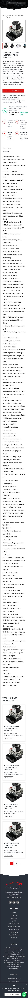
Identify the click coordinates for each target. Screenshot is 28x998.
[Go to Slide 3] (18, 46)
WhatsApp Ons (24, 114)
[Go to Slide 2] (12, 46)
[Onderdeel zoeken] (9, 3)
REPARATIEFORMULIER (13, 91)
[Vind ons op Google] (10, 902)
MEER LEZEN (8, 738)
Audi (3, 15)
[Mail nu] (17, 902)
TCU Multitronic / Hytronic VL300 (15, 16)
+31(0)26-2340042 (13, 114)
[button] (4, 3)
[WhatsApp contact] (24, 994)
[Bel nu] (14, 902)
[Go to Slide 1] (5, 46)
